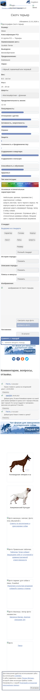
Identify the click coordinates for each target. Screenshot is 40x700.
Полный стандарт (24, 252)
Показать (21, 261)
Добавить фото (23, 325)
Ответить (5, 392)
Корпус (33, 233)
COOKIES (17, 676)
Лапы (19, 240)
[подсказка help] (9, 64)
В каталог (26, 334)
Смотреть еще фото (26, 320)
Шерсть (32, 240)
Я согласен (35, 688)
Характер (8, 233)
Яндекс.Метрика (28, 678)
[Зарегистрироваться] (19, 6)
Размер (20, 247)
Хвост (7, 240)
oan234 (9, 396)
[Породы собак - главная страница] (3, 3)
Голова (21, 233)
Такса (20, 646)
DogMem (34, 2)
